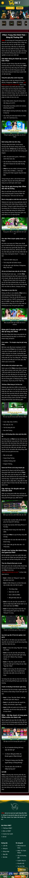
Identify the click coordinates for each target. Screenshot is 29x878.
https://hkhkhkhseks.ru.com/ (10, 572)
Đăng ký (5, 848)
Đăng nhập (6, 851)
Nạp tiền (5, 854)
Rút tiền (5, 857)
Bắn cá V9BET (7, 831)
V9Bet (2, 813)
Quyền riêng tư (21, 860)
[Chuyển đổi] (3, 747)
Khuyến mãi (20, 863)
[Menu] (2, 2)
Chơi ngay (22, 870)
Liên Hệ (5, 845)
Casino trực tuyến (8, 834)
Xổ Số (4, 837)
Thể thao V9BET (7, 828)
